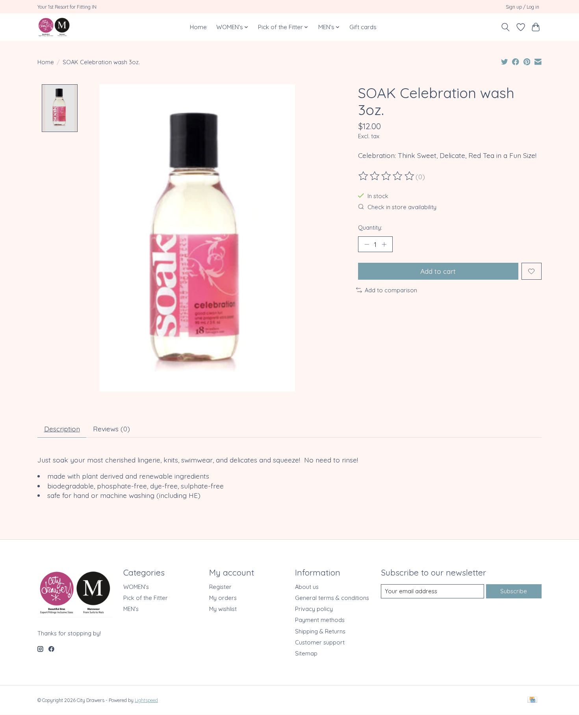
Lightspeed (146, 700)
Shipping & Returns (320, 631)
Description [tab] (62, 428)
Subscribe (513, 591)
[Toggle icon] (505, 27)
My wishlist (223, 609)
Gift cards (363, 27)
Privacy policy (314, 609)
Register (220, 587)
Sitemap (306, 653)
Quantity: (370, 227)
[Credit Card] (532, 700)
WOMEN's (136, 587)
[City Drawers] (54, 27)
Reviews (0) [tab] (111, 428)
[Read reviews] (387, 176)
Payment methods (320, 620)
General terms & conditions (332, 598)
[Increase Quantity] (384, 244)
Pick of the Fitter (145, 598)
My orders (223, 598)
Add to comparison (391, 290)
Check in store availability (401, 207)
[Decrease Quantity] (366, 244)
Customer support (320, 642)
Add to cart (438, 271)
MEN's (131, 609)
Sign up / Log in (522, 7)
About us (307, 587)
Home (198, 27)
